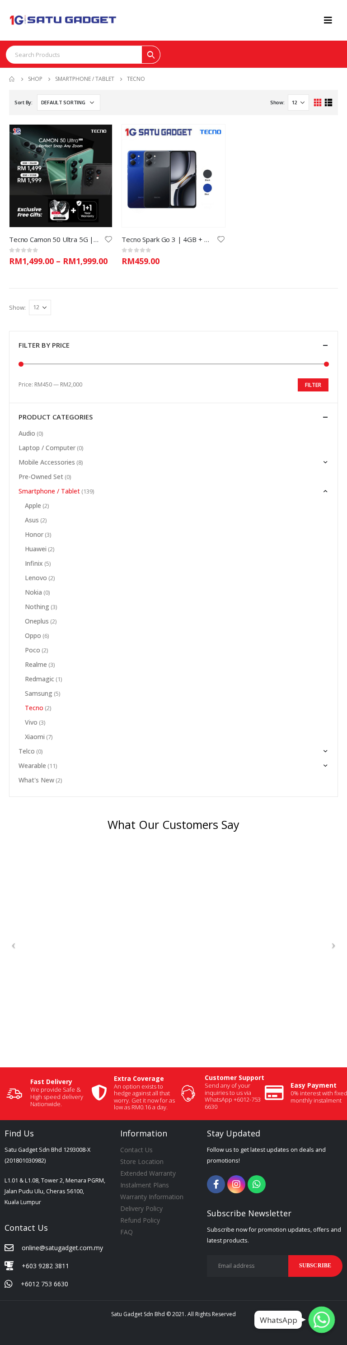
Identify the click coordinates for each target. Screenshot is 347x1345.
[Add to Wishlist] (108, 238)
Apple (33, 505)
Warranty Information (151, 1196)
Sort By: (23, 102)
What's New (36, 780)
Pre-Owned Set (41, 476)
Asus (32, 520)
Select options (97, 139)
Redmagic (39, 679)
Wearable (32, 765)
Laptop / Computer (47, 447)
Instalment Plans (144, 1185)
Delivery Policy (141, 1208)
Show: (277, 102)
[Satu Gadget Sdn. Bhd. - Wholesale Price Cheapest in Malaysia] (63, 20)
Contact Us (136, 1149)
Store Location (142, 1161)
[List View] (328, 102)
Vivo (31, 722)
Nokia (33, 592)
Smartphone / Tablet (49, 491)
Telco (27, 751)
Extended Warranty (148, 1173)
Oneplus (37, 621)
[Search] (150, 55)
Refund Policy (140, 1220)
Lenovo (36, 577)
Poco (32, 650)
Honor (34, 534)
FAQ (126, 1232)
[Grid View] (318, 102)
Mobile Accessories (47, 462)
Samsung (38, 693)
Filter (313, 385)
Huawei (36, 549)
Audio (27, 433)
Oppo (33, 635)
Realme (36, 664)
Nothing (37, 606)
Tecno (34, 707)
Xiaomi (35, 736)
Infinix (34, 563)
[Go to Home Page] (12, 79)
